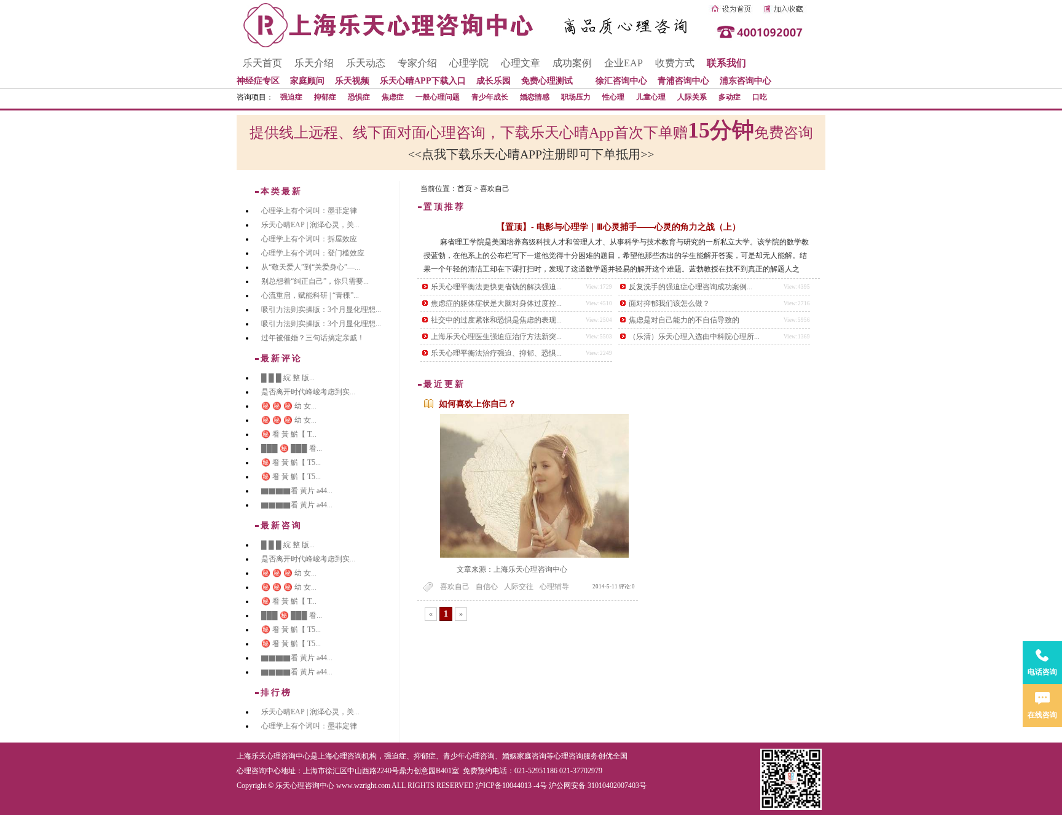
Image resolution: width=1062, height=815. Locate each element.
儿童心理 (651, 97)
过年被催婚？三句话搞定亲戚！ (312, 337)
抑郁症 (325, 97)
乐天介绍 (314, 63)
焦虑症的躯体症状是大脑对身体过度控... (496, 303)
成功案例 (572, 63)
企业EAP (623, 63)
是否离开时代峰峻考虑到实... (308, 392)
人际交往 (518, 586)
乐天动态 (365, 63)
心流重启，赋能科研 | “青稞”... (310, 295)
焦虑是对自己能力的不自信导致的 (684, 320)
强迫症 (291, 97)
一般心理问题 (437, 97)
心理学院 (469, 63)
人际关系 (692, 97)
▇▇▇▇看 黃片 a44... (296, 490)
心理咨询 (568, 756)
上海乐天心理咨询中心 (273, 756)
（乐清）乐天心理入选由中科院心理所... (694, 336)
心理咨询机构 (354, 756)
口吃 (759, 97)
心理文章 (520, 63)
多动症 (729, 97)
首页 (464, 188)
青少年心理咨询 (469, 756)
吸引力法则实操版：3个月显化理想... (321, 309)
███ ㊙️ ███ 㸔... (291, 448)
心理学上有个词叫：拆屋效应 (309, 239)
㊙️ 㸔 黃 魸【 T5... (291, 462)
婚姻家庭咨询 (524, 756)
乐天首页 (262, 63)
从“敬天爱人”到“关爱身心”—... (310, 267)
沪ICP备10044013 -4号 (511, 785)
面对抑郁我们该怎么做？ (669, 303)
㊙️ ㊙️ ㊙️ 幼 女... (289, 406)
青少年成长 (489, 97)
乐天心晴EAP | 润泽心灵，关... (310, 224)
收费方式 (674, 63)
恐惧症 (359, 97)
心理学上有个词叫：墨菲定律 (309, 210)
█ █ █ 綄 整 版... (288, 377)
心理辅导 (554, 586)
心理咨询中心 (259, 770)
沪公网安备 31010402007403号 (598, 785)
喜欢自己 (455, 586)
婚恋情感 (534, 97)
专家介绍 (417, 63)
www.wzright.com (363, 785)
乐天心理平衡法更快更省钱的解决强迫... (496, 287)
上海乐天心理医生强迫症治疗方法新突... (496, 336)
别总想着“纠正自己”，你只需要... (315, 281)
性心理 (613, 97)
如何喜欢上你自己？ (477, 403)
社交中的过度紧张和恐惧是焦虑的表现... (496, 320)
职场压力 (576, 97)
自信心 (487, 586)
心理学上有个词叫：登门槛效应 (312, 253)
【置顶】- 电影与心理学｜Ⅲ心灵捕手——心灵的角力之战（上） (619, 227)
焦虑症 (393, 97)
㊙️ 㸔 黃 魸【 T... (289, 434)
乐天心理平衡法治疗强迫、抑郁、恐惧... (496, 353)
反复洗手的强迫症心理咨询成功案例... (690, 287)
